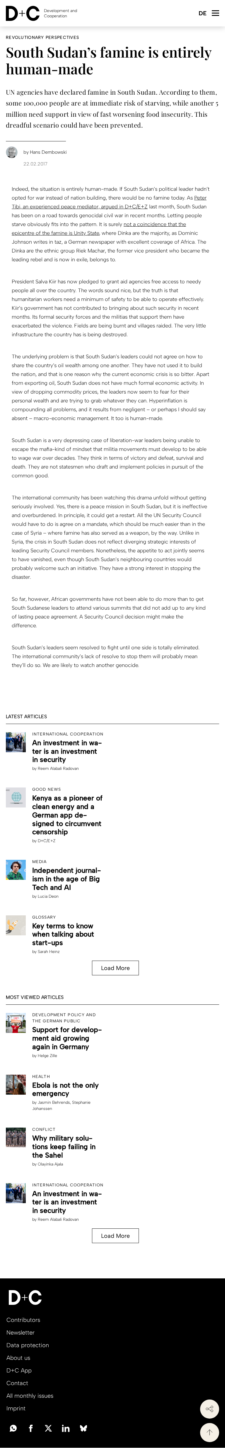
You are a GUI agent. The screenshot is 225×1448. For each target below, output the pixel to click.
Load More (115, 968)
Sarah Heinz (49, 951)
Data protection (27, 1345)
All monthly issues (29, 1395)
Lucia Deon (48, 896)
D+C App (19, 1370)
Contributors (23, 1319)
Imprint (15, 1408)
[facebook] (30, 1427)
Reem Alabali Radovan (58, 768)
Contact (17, 1383)
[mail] (13, 1427)
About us (18, 1357)
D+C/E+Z (46, 840)
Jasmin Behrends (54, 1102)
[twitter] (48, 1427)
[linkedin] (66, 1427)
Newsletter (20, 1332)
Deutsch (202, 13)
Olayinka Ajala (50, 1164)
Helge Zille (47, 1055)
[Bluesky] (83, 1427)
